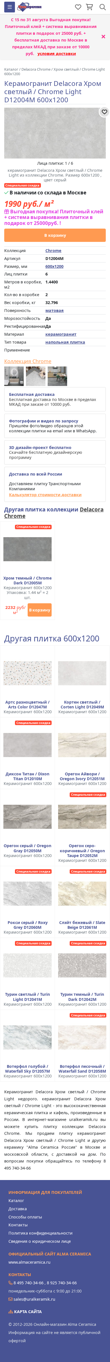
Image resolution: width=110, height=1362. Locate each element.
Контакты (18, 1224)
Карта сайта (27, 1311)
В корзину (55, 235)
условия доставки (57, 53)
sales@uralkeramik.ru (34, 1299)
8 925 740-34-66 (62, 1282)
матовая (54, 310)
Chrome (53, 250)
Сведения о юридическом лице (39, 1241)
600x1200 (54, 266)
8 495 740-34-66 (28, 1282)
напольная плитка (65, 342)
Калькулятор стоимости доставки (45, 494)
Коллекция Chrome (27, 361)
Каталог (16, 1200)
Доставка (17, 1208)
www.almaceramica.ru (29, 1262)
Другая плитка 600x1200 (51, 638)
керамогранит (60, 334)
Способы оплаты (25, 1217)
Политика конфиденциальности (40, 1233)
